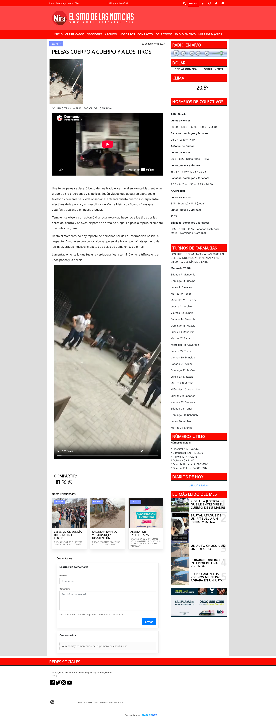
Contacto (145, 34)
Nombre (63, 575)
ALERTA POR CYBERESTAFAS (139, 533)
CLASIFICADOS (75, 34)
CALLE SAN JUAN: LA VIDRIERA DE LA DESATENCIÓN (104, 535)
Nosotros (127, 34)
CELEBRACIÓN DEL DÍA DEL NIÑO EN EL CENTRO (68, 535)
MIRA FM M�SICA (210, 34)
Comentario (64, 589)
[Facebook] (202, 3)
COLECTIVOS (164, 34)
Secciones (94, 34)
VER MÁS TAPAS (199, 485)
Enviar (149, 621)
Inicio (58, 34)
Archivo (111, 34)
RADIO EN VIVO (185, 34)
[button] (184, 3)
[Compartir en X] (64, 482)
